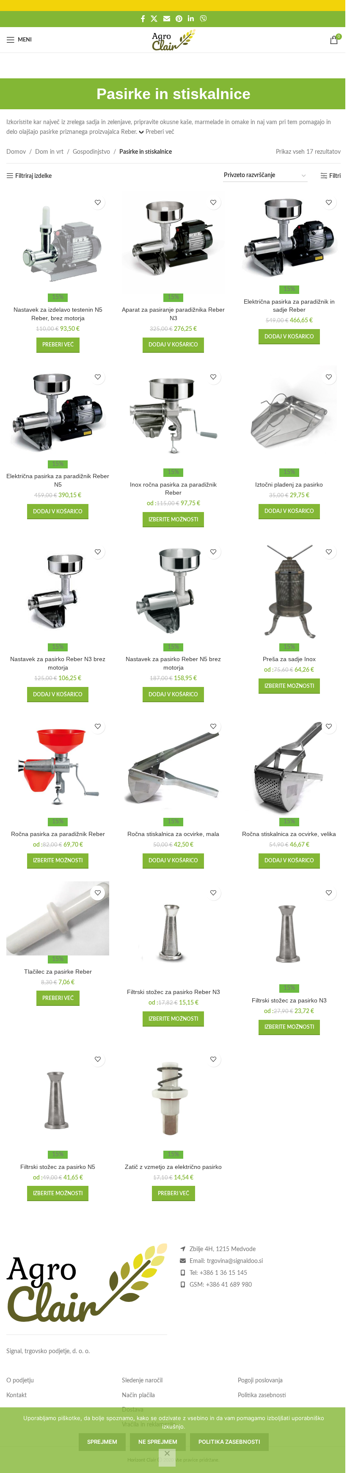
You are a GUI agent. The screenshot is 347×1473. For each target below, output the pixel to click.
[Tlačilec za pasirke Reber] (57, 918)
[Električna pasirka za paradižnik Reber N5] (57, 412)
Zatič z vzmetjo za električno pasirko (173, 1166)
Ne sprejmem (157, 1441)
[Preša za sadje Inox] (289, 591)
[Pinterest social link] (179, 18)
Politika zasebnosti (262, 1395)
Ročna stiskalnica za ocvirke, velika (289, 834)
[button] (173, 345)
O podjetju (20, 1381)
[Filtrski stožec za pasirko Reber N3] (173, 932)
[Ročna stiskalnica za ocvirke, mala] (173, 766)
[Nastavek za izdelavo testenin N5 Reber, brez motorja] (57, 242)
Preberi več (160, 132)
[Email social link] (166, 18)
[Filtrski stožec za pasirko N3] (289, 932)
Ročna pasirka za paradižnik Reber (58, 834)
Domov (16, 152)
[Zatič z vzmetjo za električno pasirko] (173, 1099)
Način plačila (138, 1395)
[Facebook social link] (143, 18)
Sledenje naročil (142, 1381)
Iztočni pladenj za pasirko (289, 484)
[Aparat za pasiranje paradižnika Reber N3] (173, 242)
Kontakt (16, 1395)
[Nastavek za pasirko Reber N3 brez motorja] (57, 591)
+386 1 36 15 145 (223, 1273)
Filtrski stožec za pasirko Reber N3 (173, 991)
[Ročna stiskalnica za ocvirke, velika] (289, 766)
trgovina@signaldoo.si (235, 1261)
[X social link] (154, 18)
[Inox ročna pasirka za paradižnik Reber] (173, 416)
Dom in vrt (49, 152)
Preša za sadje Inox (289, 659)
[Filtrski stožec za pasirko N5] (57, 1099)
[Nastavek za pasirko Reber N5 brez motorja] (173, 591)
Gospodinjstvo (91, 152)
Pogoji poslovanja (260, 1381)
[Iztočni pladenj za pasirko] (289, 416)
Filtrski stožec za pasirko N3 (289, 1000)
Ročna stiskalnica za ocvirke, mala (173, 834)
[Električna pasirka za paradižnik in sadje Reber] (289, 238)
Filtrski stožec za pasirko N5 (57, 1166)
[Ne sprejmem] (167, 1458)
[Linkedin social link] (191, 18)
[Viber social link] (203, 18)
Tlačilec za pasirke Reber (58, 971)
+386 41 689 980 (229, 1285)
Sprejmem (102, 1441)
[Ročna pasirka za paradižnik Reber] (57, 766)
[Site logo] (174, 40)
